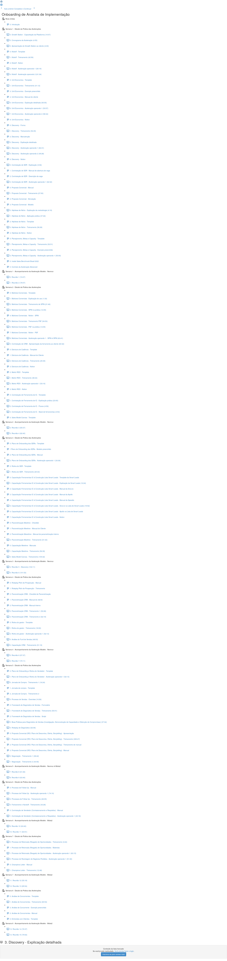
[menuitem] (1, 5)
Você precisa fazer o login (124, 951)
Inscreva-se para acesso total (114, 954)
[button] (1, 2)
